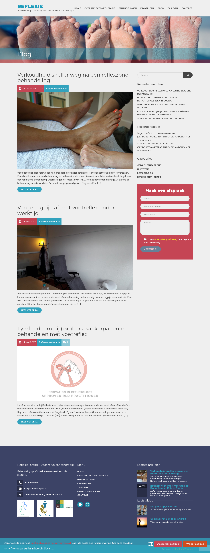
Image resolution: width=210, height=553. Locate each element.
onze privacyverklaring (166, 239)
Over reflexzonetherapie (99, 8)
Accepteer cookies (168, 543)
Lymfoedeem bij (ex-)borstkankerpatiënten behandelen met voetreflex (72, 331)
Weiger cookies (195, 543)
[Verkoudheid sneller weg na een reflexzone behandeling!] (75, 130)
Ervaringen (147, 8)
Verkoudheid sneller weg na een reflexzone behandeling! (72, 77)
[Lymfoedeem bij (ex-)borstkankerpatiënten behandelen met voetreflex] (73, 373)
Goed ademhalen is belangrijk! (168, 518)
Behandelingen (128, 8)
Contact (187, 8)
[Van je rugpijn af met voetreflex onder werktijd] (75, 257)
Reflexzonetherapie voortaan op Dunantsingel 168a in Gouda (157, 99)
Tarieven (172, 8)
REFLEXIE (30, 6)
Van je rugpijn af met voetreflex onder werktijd (66, 210)
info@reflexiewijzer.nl (35, 488)
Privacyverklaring (88, 491)
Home (77, 8)
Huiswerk (143, 169)
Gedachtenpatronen (149, 165)
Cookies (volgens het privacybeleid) (50, 543)
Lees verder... (29, 189)
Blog (161, 8)
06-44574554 (31, 482)
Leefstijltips (145, 173)
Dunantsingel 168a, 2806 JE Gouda (43, 494)
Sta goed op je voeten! (163, 506)
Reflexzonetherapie (149, 177)
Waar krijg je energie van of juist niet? (161, 118)
